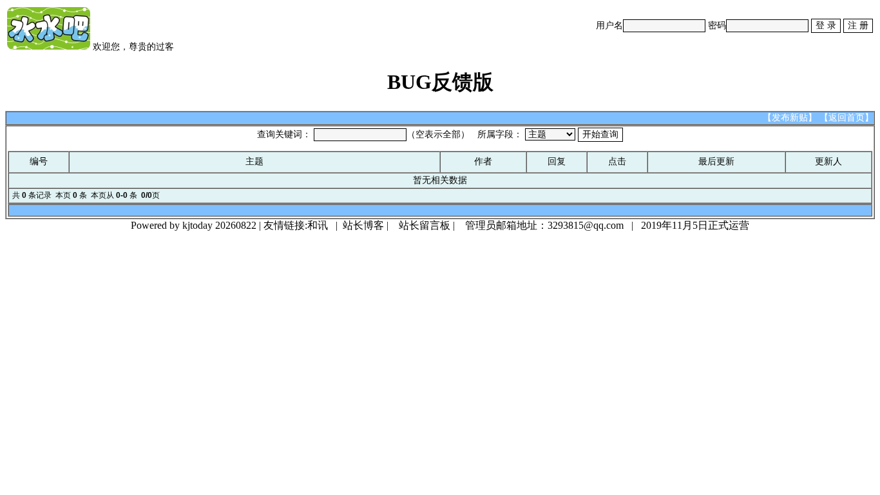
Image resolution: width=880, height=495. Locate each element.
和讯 (317, 225)
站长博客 (363, 225)
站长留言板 (424, 225)
